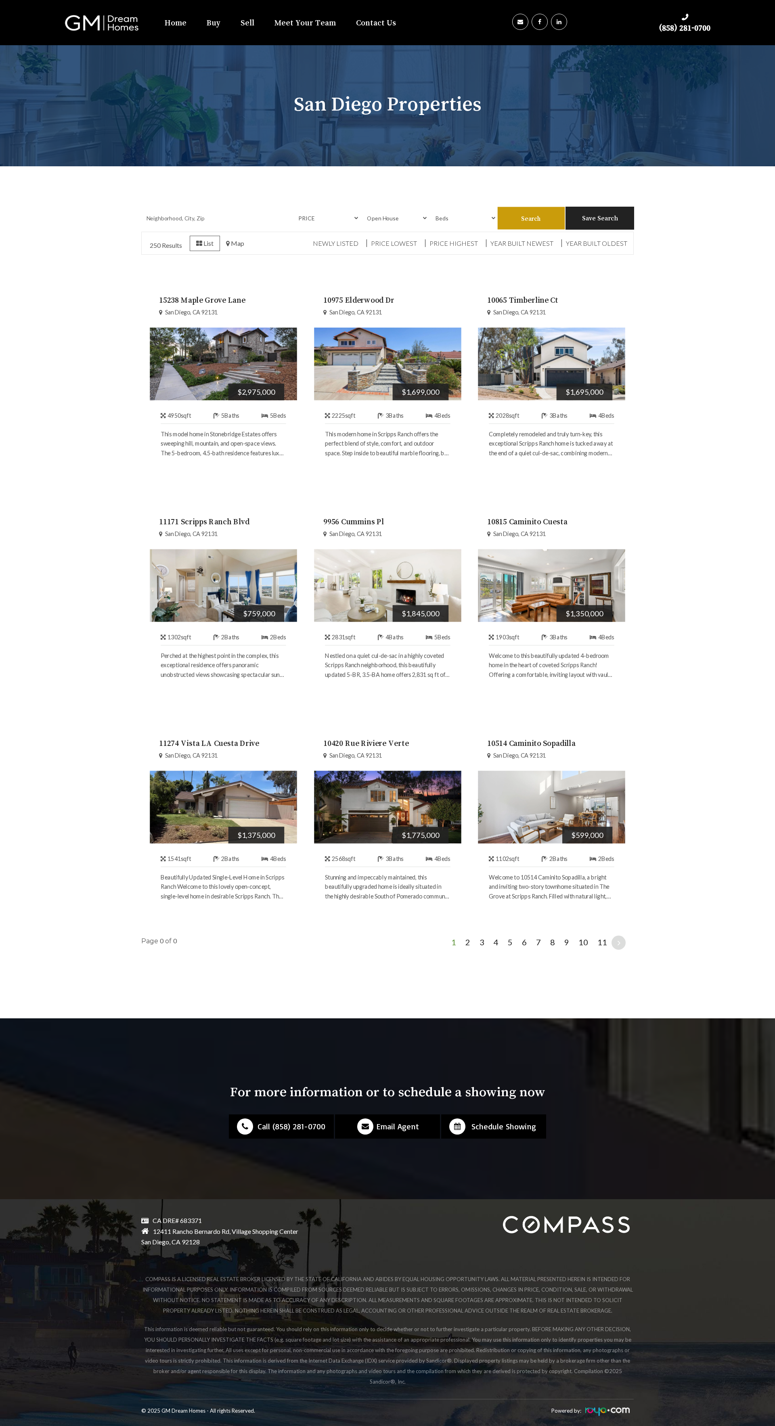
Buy (213, 23)
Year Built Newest (521, 243)
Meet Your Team (305, 23)
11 (602, 942)
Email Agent (397, 1126)
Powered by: (566, 1410)
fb (541, 19)
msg (521, 19)
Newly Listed (335, 243)
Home (175, 23)
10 (583, 942)
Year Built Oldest (596, 243)
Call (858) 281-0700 (291, 1126)
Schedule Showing (503, 1126)
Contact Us (376, 23)
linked (560, 19)
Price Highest (453, 243)
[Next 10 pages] (619, 943)
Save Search (600, 218)
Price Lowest (394, 243)
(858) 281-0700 (684, 28)
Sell (247, 23)
